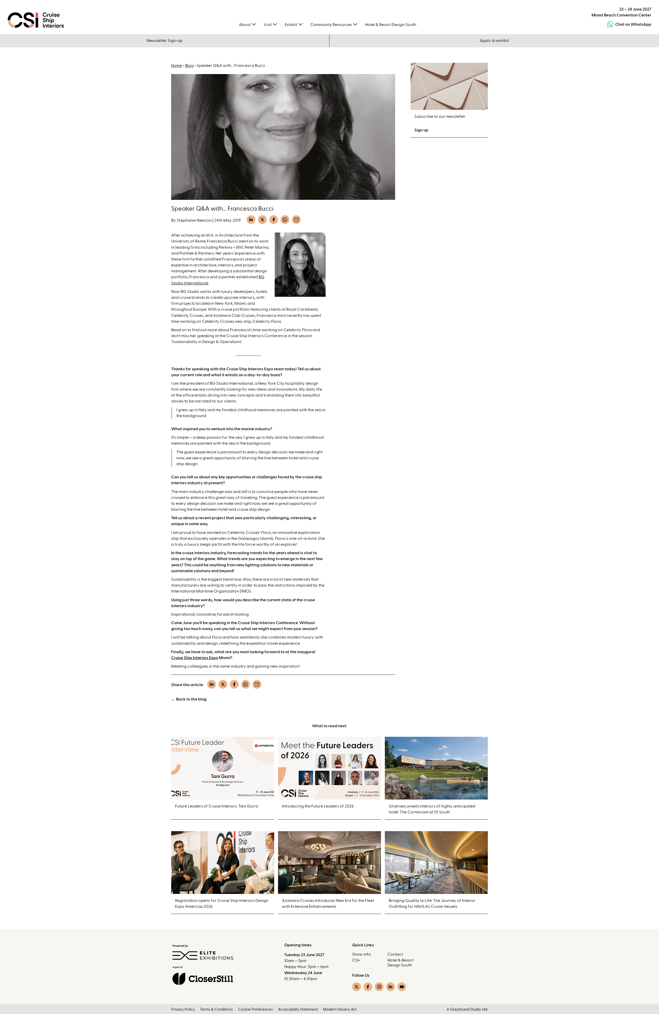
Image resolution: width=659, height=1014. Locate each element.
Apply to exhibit (494, 41)
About (244, 25)
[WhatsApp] (285, 219)
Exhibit (291, 25)
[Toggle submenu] (254, 24)
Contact (395, 954)
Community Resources (331, 25)
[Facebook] (273, 219)
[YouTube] (401, 986)
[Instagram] (379, 986)
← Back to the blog (188, 699)
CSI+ (356, 960)
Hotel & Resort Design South (390, 25)
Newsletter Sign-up (165, 41)
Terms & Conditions (216, 1009)
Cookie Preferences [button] (255, 1009)
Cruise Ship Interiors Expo (194, 658)
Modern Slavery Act (340, 1009)
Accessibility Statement (298, 1009)
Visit (268, 25)
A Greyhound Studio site (467, 1009)
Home (176, 66)
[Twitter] (262, 219)
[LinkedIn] (251, 219)
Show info (361, 954)
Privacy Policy (183, 1009)
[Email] (296, 219)
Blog (189, 66)
